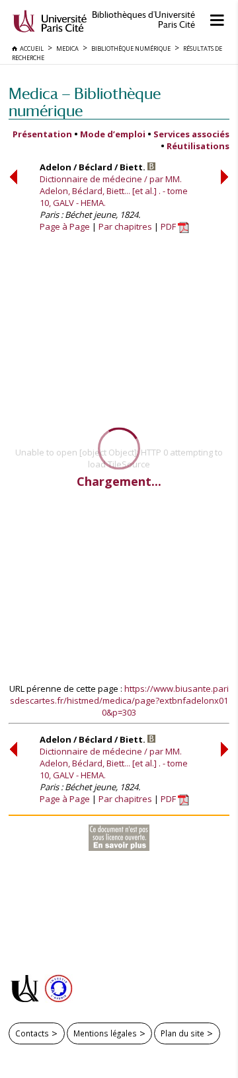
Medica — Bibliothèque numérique (85, 101)
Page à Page (65, 226)
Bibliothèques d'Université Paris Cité (143, 20)
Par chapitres (125, 226)
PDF (169, 226)
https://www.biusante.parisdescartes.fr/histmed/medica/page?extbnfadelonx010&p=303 (119, 700)
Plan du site (182, 1033)
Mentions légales (105, 1033)
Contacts (32, 1033)
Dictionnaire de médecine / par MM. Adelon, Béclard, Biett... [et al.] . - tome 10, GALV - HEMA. (114, 191)
